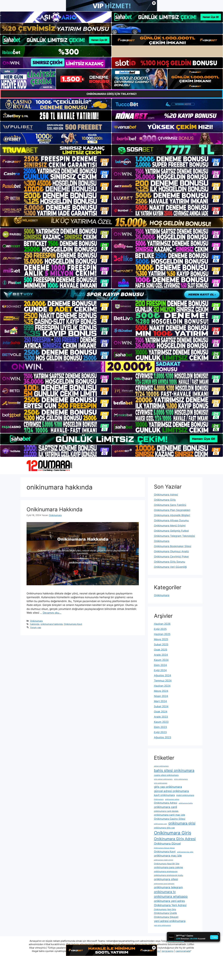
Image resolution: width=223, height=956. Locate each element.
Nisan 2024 (161, 696)
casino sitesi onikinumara (166, 775)
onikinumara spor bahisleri (164, 884)
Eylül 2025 (160, 629)
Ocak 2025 (160, 649)
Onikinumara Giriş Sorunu (169, 561)
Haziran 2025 (162, 634)
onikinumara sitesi (166, 879)
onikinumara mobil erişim (163, 860)
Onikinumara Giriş (165, 499)
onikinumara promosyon (165, 871)
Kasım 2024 (161, 659)
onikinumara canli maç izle (169, 814)
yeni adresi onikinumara (170, 921)
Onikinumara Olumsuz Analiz (171, 551)
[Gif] (111, 222)
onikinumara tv (165, 892)
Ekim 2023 (160, 727)
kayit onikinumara (164, 795)
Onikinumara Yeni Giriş (165, 909)
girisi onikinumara (181, 779)
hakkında (34, 624)
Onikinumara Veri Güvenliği (170, 566)
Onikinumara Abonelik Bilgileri (172, 515)
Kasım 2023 (161, 721)
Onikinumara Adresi (166, 494)
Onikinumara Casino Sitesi (169, 818)
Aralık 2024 (161, 654)
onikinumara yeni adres (169, 901)
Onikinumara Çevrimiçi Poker (171, 556)
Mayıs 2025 (161, 639)
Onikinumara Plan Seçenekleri (172, 510)
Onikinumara (36, 621)
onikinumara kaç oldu (185, 852)
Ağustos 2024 (162, 675)
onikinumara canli (165, 807)
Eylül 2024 (160, 670)
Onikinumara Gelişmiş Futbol (171, 530)
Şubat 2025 (161, 644)
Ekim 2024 (160, 665)
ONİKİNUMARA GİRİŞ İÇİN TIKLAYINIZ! (111, 93)
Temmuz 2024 (163, 680)
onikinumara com (160, 824)
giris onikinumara (160, 783)
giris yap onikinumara (168, 787)
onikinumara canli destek (166, 811)
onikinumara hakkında (52, 624)
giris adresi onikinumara (163, 779)
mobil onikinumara (185, 795)
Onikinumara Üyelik (165, 913)
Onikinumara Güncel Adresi (164, 848)
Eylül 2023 (160, 732)
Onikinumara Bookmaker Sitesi (172, 546)
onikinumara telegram (168, 887)
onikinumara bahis (186, 803)
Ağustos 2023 (162, 737)
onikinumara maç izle (168, 855)
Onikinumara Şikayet (166, 917)
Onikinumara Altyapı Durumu (171, 520)
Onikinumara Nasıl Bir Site (166, 863)
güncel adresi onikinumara (171, 791)
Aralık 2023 (161, 716)
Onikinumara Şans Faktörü (170, 504)
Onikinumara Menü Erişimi (170, 525)
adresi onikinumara (161, 766)
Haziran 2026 (162, 623)
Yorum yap (35, 627)
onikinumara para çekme (168, 867)
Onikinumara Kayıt (73, 624)
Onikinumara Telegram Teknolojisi (174, 535)
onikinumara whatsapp (171, 896)
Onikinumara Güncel (167, 843)
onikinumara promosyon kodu (168, 875)
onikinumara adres (172, 799)
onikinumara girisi (181, 823)
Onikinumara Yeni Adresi (170, 905)
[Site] (55, 162)
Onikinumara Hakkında (55, 509)
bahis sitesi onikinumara (174, 770)
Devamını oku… (52, 612)
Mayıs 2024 (161, 690)
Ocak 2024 (160, 711)
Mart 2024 (160, 701)
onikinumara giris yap (164, 827)
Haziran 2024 (162, 685)
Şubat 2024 (161, 706)
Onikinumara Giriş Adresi (175, 839)
